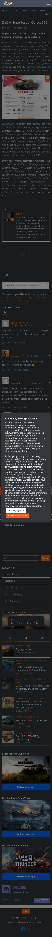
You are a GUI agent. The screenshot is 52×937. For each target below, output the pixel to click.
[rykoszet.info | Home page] (10, 3)
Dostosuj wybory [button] (16, 510)
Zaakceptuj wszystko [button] (17, 515)
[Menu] (48, 3)
